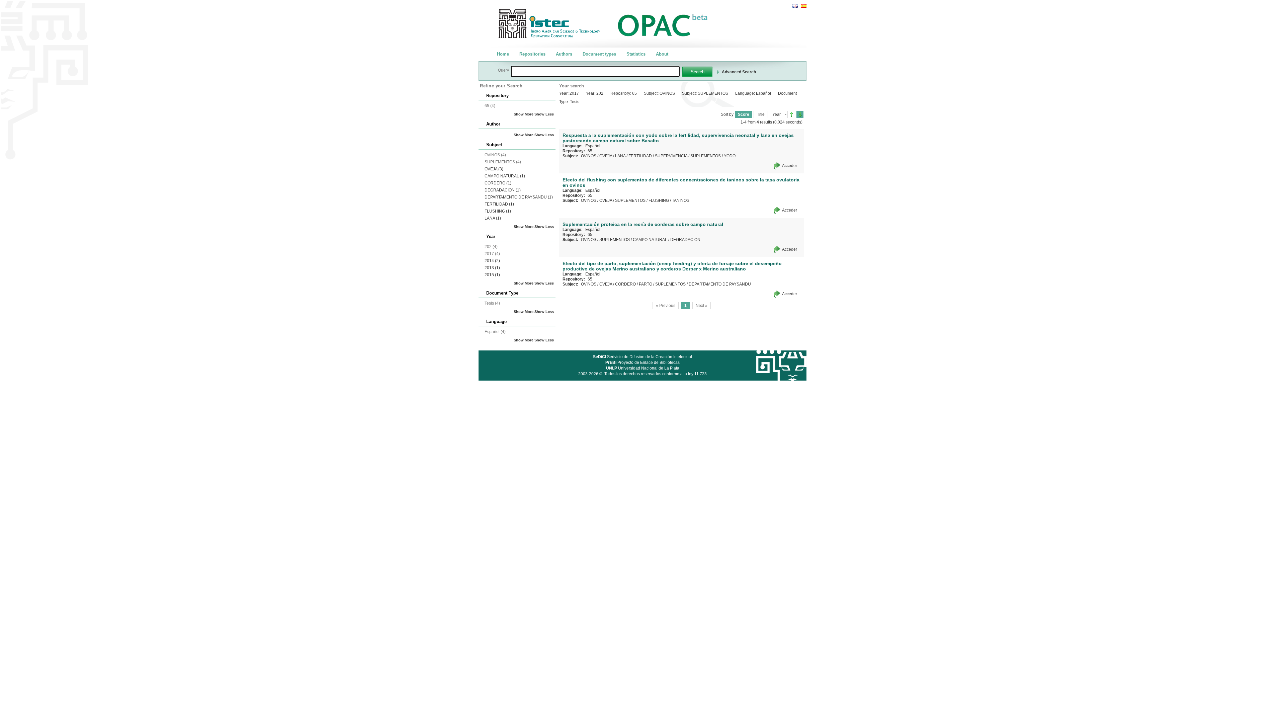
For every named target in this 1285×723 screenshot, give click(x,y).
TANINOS (680, 200)
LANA (493, 218)
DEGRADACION (503, 190)
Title (761, 114)
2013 (492, 267)
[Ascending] (791, 114)
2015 (492, 274)
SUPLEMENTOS (705, 156)
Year (776, 114)
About (662, 54)
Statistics (636, 54)
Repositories (532, 54)
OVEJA (494, 169)
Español (592, 146)
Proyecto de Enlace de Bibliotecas (642, 362)
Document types (599, 54)
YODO (730, 156)
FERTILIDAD (499, 204)
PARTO (645, 284)
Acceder (789, 165)
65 (590, 151)
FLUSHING (498, 211)
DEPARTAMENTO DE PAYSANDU (519, 197)
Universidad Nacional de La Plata (642, 368)
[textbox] (595, 71)
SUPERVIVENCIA (671, 156)
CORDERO (498, 183)
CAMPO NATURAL (505, 176)
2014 (492, 260)
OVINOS (588, 156)
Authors (564, 54)
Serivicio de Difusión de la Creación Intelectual (642, 356)
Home (503, 54)
